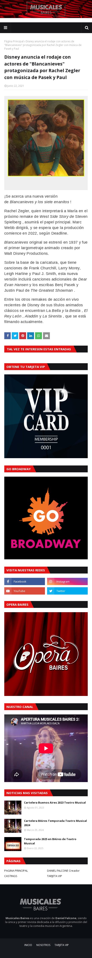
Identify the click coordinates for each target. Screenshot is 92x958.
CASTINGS (10, 876)
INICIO (28, 945)
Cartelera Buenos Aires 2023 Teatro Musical (55, 802)
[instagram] (67, 581)
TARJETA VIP (54, 876)
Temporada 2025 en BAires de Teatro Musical (50, 841)
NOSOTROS (43, 945)
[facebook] (24, 581)
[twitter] (67, 591)
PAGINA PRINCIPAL (16, 871)
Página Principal (14, 41)
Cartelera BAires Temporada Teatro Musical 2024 (55, 823)
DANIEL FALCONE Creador (63, 871)
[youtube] (24, 591)
